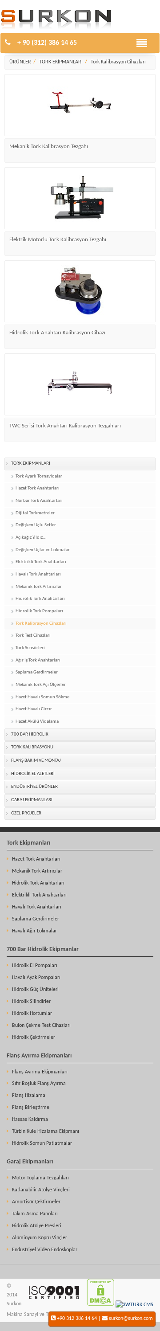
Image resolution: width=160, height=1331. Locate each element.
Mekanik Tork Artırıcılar (39, 586)
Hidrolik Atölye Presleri (36, 1226)
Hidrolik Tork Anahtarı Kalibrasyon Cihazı (57, 333)
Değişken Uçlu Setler (36, 525)
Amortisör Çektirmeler (36, 1202)
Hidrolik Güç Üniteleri (35, 989)
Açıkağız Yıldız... (31, 537)
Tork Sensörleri (30, 648)
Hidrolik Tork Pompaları (39, 611)
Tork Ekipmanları (28, 843)
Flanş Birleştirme (30, 1107)
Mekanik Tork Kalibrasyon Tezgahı (48, 146)
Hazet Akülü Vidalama (37, 721)
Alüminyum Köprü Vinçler (39, 1238)
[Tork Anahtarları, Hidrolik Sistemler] (56, 28)
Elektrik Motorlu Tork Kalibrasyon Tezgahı (57, 240)
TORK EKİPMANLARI (61, 62)
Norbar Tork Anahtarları (39, 500)
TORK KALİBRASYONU (32, 747)
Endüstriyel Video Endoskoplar (44, 1250)
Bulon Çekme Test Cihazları (41, 1025)
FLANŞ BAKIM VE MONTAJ (36, 760)
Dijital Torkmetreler (35, 513)
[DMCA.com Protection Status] (100, 1305)
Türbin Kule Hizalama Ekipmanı (45, 1131)
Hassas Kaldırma (30, 1119)
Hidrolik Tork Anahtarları (40, 598)
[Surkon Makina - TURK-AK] (53, 1305)
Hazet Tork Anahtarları (38, 488)
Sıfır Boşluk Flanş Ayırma (39, 1083)
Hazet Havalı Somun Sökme (42, 697)
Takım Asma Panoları (35, 1214)
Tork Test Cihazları (33, 635)
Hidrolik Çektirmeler (33, 1037)
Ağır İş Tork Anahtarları (38, 660)
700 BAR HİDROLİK (29, 734)
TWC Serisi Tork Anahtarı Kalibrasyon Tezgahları (65, 426)
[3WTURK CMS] (134, 1305)
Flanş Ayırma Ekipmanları (39, 1056)
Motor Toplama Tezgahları (40, 1178)
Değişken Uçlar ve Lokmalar (43, 550)
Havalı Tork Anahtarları (38, 574)
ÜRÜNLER (20, 62)
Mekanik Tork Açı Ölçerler (41, 684)
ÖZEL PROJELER (26, 813)
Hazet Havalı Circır (34, 709)
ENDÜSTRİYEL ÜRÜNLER (34, 786)
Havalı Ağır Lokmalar (34, 931)
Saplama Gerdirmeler (37, 672)
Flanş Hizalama (28, 1095)
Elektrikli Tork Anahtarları (41, 562)
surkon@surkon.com (131, 1318)
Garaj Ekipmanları (30, 1162)
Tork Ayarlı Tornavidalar (39, 476)
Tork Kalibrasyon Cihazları (118, 62)
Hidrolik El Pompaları (34, 965)
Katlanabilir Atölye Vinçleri (41, 1190)
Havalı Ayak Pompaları (36, 977)
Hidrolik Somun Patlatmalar (42, 1143)
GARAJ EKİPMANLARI (31, 800)
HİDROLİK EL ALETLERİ (33, 773)
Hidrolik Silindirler (31, 1001)
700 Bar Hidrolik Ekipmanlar (43, 949)
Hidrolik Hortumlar (32, 1013)
